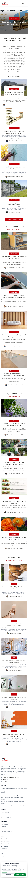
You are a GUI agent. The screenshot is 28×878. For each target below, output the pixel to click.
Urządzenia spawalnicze (6, 831)
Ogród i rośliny (14, 420)
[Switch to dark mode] (23, 3)
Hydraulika (3, 826)
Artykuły (3, 785)
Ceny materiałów (5, 846)
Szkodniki (3, 851)
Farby (14, 583)
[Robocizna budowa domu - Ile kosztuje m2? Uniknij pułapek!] (14, 87)
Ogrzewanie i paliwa (5, 843)
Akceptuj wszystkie (20, 874)
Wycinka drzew (4, 824)
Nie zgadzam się (8, 874)
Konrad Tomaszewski (6, 817)
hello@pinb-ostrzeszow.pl (8, 781)
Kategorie (4, 821)
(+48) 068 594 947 (7, 779)
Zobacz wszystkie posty (14, 229)
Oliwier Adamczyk (5, 812)
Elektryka (3, 853)
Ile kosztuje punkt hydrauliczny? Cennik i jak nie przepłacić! (14, 788)
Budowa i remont (14, 18)
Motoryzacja (4, 848)
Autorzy (3, 809)
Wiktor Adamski (4, 815)
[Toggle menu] (25, 3)
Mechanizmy (4, 834)
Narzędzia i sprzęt (5, 856)
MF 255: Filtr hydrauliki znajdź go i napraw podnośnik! (13, 795)
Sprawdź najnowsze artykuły (14, 219)
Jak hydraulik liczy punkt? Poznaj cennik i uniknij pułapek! (13, 805)
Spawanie (3, 829)
